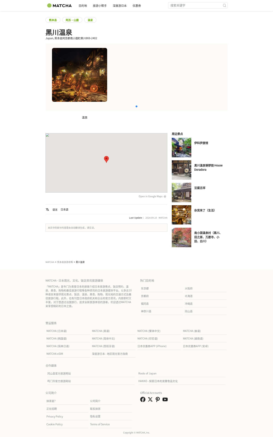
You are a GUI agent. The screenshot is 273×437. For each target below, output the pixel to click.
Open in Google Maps (150, 196)
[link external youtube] (165, 400)
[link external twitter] (151, 400)
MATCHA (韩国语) (56, 338)
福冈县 (145, 303)
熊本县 (53, 20)
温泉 (90, 20)
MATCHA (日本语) (56, 331)
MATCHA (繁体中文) (148, 331)
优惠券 (137, 5)
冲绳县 (189, 303)
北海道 (189, 296)
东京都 (145, 288)
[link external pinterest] (158, 400)
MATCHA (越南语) (193, 338)
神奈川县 (146, 311)
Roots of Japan (147, 373)
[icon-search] (224, 5)
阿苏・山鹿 (72, 20)
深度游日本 (120, 5)
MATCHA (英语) (101, 331)
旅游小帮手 (100, 5)
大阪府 (189, 288)
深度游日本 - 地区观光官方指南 (110, 353)
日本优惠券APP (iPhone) (152, 346)
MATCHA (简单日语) (57, 346)
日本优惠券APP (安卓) (196, 346)
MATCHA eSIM (54, 353)
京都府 (145, 296)
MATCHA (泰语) (192, 331)
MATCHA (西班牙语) (103, 346)
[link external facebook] (143, 400)
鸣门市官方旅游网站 (59, 381)
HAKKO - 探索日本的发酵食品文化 (158, 381)
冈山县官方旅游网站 (59, 373)
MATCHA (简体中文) (103, 338)
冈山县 (189, 311)
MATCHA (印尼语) (147, 338)
